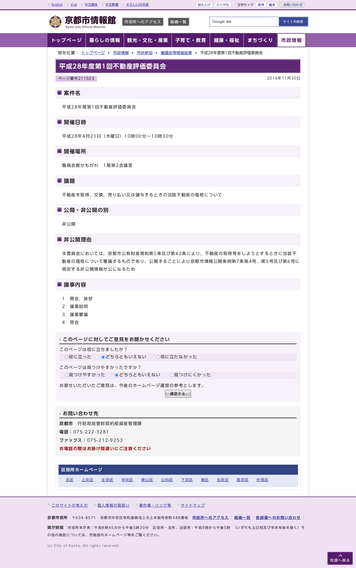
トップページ (93, 53)
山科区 (167, 480)
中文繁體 (112, 4)
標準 (261, 4)
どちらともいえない (126, 357)
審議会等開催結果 (176, 53)
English (57, 4)
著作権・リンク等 (155, 505)
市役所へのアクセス (143, 22)
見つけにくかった (192, 375)
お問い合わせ (293, 4)
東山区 (147, 480)
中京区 (127, 480)
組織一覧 (178, 22)
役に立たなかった (179, 357)
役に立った (80, 357)
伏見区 (262, 480)
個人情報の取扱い (113, 505)
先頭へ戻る (340, 560)
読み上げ (204, 4)
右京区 (223, 480)
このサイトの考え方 (70, 505)
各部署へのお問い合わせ (278, 517)
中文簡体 (91, 4)
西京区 (243, 480)
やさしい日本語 (137, 4)
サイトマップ (193, 505)
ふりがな (222, 4)
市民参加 (144, 53)
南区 (205, 480)
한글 (74, 4)
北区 (70, 480)
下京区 (187, 480)
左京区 (107, 480)
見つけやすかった (87, 375)
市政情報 (121, 53)
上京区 (88, 480)
